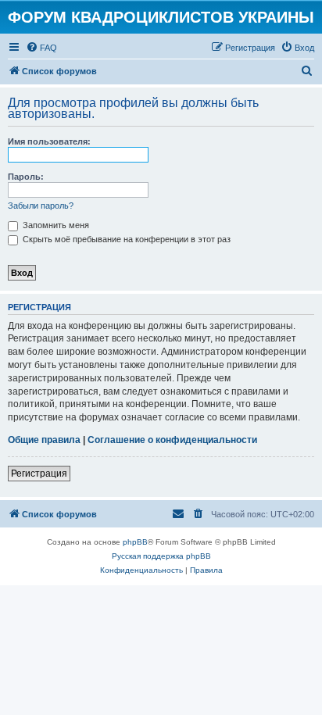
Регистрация (39, 473)
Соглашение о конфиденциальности (172, 439)
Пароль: (26, 176)
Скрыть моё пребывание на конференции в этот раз (125, 239)
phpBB (135, 542)
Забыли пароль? (40, 205)
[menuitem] (41, 47)
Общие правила (44, 439)
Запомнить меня (54, 225)
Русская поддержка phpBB (161, 556)
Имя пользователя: (49, 141)
